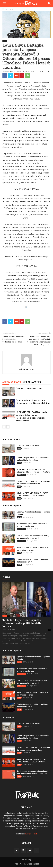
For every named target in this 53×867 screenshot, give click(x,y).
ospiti (19, 564)
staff (4, 629)
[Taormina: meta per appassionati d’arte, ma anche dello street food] (8, 538)
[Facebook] (16, 850)
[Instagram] (23, 850)
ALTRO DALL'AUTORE (32, 382)
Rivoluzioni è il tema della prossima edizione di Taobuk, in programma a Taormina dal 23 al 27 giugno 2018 (39, 341)
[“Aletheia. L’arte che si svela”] (8, 391)
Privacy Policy (26, 860)
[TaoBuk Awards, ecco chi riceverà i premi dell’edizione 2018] (8, 562)
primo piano (21, 475)
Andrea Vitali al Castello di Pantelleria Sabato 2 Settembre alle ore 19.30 (13, 339)
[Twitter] (29, 850)
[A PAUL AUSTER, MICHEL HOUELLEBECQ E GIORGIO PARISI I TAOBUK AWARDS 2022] (8, 496)
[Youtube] (36, 850)
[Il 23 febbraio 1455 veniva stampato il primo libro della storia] (8, 527)
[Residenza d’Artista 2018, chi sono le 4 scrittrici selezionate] (8, 550)
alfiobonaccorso (15, 72)
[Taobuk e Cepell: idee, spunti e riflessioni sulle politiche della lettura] (8, 403)
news (4, 41)
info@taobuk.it (31, 834)
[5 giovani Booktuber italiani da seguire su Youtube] (8, 515)
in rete (20, 517)
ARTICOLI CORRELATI (11, 382)
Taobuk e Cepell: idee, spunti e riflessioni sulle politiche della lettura (22, 623)
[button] (49, 3)
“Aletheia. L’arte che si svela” (29, 388)
